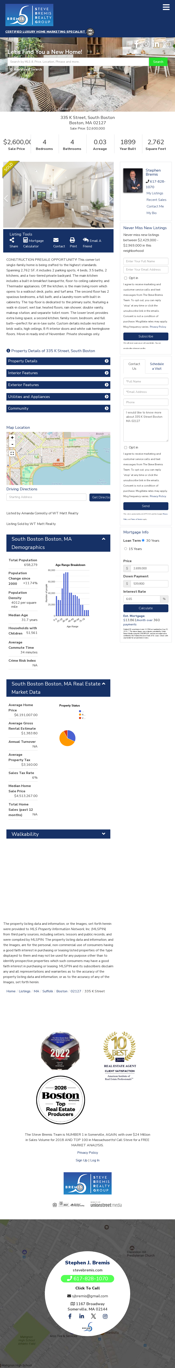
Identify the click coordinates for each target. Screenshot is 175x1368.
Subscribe (146, 336)
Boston (61, 991)
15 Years (135, 549)
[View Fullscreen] (12, 453)
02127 (76, 991)
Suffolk (47, 991)
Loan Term (132, 540)
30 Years (152, 540)
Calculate (146, 608)
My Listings (155, 193)
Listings (25, 991)
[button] (158, 62)
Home (11, 991)
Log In (94, 1160)
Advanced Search (28, 69)
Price (127, 561)
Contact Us (134, 366)
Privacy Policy (158, 327)
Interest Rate (134, 591)
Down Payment (136, 576)
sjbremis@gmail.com (90, 1296)
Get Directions (101, 497)
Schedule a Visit (157, 366)
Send (146, 506)
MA (36, 991)
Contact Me (155, 206)
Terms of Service (137, 519)
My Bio (152, 213)
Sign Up (82, 1160)
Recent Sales (156, 199)
